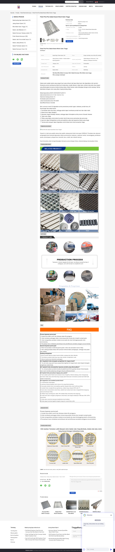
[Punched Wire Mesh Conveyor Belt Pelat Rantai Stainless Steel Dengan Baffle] (45, 504)
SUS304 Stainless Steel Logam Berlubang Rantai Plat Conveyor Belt (83, 512)
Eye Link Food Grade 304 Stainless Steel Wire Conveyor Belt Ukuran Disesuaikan (35, 539)
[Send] (111, 549)
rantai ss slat (55, 469)
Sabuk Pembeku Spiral (19, 46)
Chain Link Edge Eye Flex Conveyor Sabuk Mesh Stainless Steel (35, 535)
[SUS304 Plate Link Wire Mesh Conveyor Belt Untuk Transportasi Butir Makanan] (71, 504)
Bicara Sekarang (89, 1)
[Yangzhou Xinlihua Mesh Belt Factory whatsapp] (19, 59)
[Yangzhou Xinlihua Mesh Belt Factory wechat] (23, 59)
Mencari (81, 1)
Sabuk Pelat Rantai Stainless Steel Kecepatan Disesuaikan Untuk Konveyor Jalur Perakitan (58, 512)
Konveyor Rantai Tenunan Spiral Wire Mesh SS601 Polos (58, 531)
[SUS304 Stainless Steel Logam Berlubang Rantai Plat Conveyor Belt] (83, 504)
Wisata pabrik (59, 6)
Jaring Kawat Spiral (18, 23)
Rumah (34, 6)
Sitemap (13, 542)
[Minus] (111, 515)
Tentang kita (49, 6)
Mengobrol (69, 41)
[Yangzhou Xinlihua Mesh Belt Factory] (18, 6)
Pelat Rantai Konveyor (25, 12)
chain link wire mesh (47, 469)
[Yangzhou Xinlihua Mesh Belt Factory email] (14, 59)
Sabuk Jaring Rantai (18, 42)
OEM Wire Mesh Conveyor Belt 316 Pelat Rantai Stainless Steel (96, 512)
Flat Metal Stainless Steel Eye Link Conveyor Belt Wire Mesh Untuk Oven (34, 531)
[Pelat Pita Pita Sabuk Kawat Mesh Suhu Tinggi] (51, 28)
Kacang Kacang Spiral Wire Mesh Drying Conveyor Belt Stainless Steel (59, 539)
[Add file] (84, 549)
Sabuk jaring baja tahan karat (20, 20)
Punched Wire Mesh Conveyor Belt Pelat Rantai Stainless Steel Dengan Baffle (45, 512)
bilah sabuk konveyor (63, 469)
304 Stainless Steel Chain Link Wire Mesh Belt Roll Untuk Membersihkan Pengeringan (59, 535)
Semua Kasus (99, 6)
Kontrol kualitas (71, 6)
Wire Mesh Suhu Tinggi (19, 26)
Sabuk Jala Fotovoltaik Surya (20, 39)
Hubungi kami (83, 6)
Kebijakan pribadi (29, 550)
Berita (91, 6)
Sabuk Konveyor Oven (18, 49)
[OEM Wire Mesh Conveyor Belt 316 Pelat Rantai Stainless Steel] (96, 504)
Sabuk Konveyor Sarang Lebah (21, 33)
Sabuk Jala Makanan (18, 30)
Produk (40, 6)
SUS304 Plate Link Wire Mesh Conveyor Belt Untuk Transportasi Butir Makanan (71, 512)
